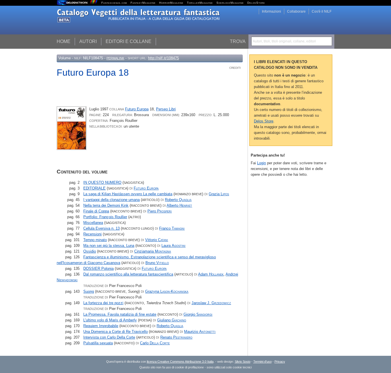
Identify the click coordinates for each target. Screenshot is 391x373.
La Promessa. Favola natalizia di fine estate (119, 314)
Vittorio (156, 240)
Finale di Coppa (96, 211)
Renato (176, 337)
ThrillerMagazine (200, 2)
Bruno (157, 263)
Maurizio (200, 331)
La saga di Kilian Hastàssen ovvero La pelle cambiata (127, 194)
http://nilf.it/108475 (163, 58)
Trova (238, 41)
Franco (172, 228)
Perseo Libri (166, 109)
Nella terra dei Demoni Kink (106, 205)
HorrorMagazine (171, 2)
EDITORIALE (94, 188)
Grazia (219, 194)
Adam (211, 274)
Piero (159, 211)
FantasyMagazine (143, 2)
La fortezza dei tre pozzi (103, 303)
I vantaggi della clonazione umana (111, 200)
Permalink (115, 58)
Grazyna (166, 291)
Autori (88, 41)
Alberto (179, 205)
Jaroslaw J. (211, 303)
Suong (88, 291)
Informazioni (271, 11)
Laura (173, 245)
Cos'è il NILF (321, 11)
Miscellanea (93, 222)
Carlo (155, 343)
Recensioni (92, 234)
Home (63, 41)
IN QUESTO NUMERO (102, 182)
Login (261, 163)
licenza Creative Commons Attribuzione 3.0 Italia (180, 361)
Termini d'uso (262, 361)
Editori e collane (128, 41)
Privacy (280, 361)
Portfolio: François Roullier (105, 217)
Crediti (235, 67)
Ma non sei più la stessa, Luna (108, 245)
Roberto (178, 200)
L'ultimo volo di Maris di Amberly (110, 320)
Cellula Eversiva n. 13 (101, 228)
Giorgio (197, 314)
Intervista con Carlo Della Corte (109, 337)
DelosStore (256, 2)
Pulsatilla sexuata (98, 343)
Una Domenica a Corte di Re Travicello (115, 331)
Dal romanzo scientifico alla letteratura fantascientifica (128, 274)
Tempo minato (95, 240)
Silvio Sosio (242, 361)
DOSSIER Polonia (98, 268)
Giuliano (171, 320)
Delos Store (263, 121)
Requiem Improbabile (100, 326)
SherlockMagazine (230, 2)
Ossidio (89, 251)
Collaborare (296, 11)
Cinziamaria (152, 251)
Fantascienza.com (114, 2)
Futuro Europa (137, 109)
